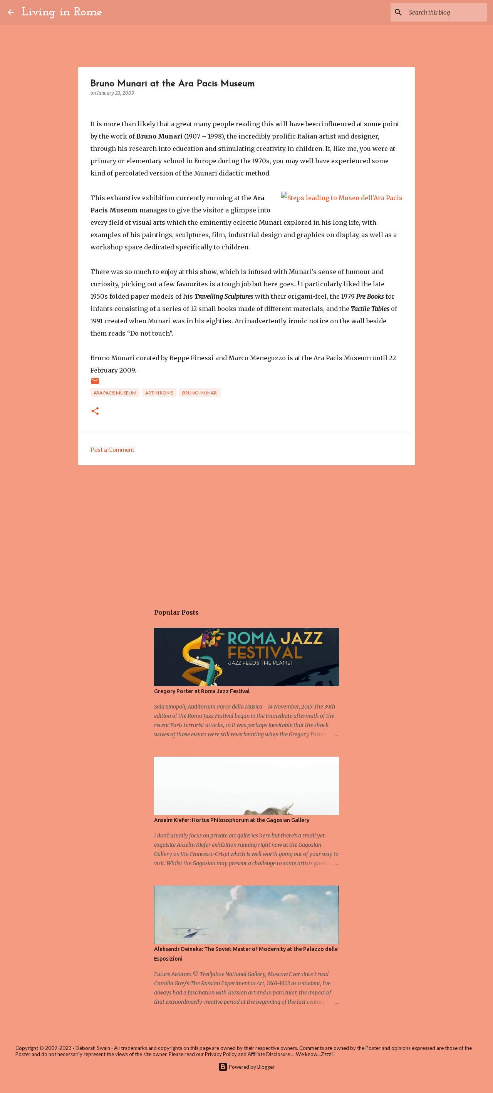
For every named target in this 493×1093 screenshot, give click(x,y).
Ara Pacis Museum (115, 393)
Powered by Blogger (251, 1067)
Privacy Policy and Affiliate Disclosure (247, 1054)
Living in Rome (62, 12)
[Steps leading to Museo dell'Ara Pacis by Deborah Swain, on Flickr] (341, 198)
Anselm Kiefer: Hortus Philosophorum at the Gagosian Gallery (231, 820)
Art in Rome (159, 393)
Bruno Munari (200, 393)
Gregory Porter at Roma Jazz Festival (202, 691)
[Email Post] (95, 384)
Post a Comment (112, 449)
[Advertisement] (246, 531)
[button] (95, 411)
